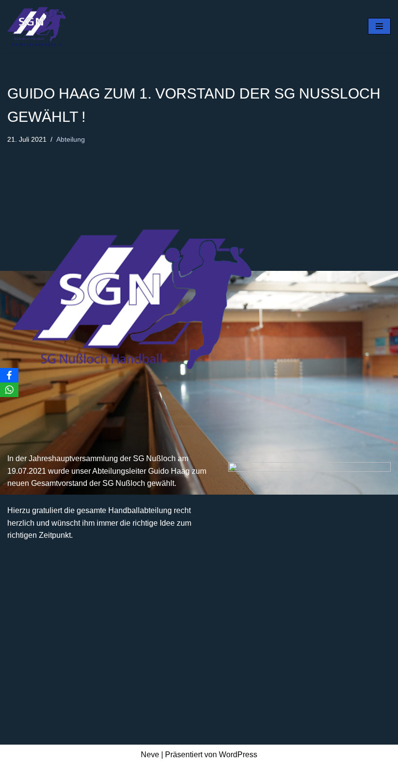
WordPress (238, 754)
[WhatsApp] (9, 389)
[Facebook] (9, 375)
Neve (150, 754)
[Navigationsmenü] (379, 26)
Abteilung (70, 139)
